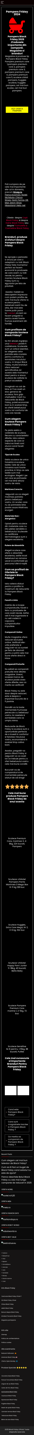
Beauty (5, 1276)
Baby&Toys (6, 1256)
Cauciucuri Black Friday (8, 1396)
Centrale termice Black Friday (10, 1412)
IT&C (4, 1259)
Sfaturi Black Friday (7, 1304)
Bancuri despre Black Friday (10, 1312)
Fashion (5, 1253)
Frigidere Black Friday (8, 1404)
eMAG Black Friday (7, 1308)
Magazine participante (8, 1320)
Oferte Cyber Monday (9, 1361)
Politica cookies (6, 1342)
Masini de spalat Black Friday (10, 1408)
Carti (4, 1281)
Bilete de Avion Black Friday (10, 1419)
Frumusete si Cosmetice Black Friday (17, 227)
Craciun (11, 313)
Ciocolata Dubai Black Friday (10, 1376)
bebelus (14, 343)
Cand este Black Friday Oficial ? (11, 1296)
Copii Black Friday (16, 219)
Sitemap (4, 1334)
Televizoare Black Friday (9, 1415)
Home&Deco (7, 1264)
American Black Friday (9, 1357)
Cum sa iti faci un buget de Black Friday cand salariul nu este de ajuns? (16, 1170)
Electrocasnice (7, 1278)
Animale (5, 1267)
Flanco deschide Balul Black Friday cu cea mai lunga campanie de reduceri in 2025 (16, 1179)
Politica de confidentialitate (10, 1338)
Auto (4, 1270)
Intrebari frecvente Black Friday (11, 1316)
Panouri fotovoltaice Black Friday (11, 1380)
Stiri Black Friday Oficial (8, 1300)
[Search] (31, 2)
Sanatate (5, 1273)
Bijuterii (5, 1261)
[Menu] (2, 2)
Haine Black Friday (15, 223)
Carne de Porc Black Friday (9, 1388)
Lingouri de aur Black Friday (10, 1384)
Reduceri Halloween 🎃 (8, 1353)
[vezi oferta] (11, 120)
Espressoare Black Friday (9, 1400)
